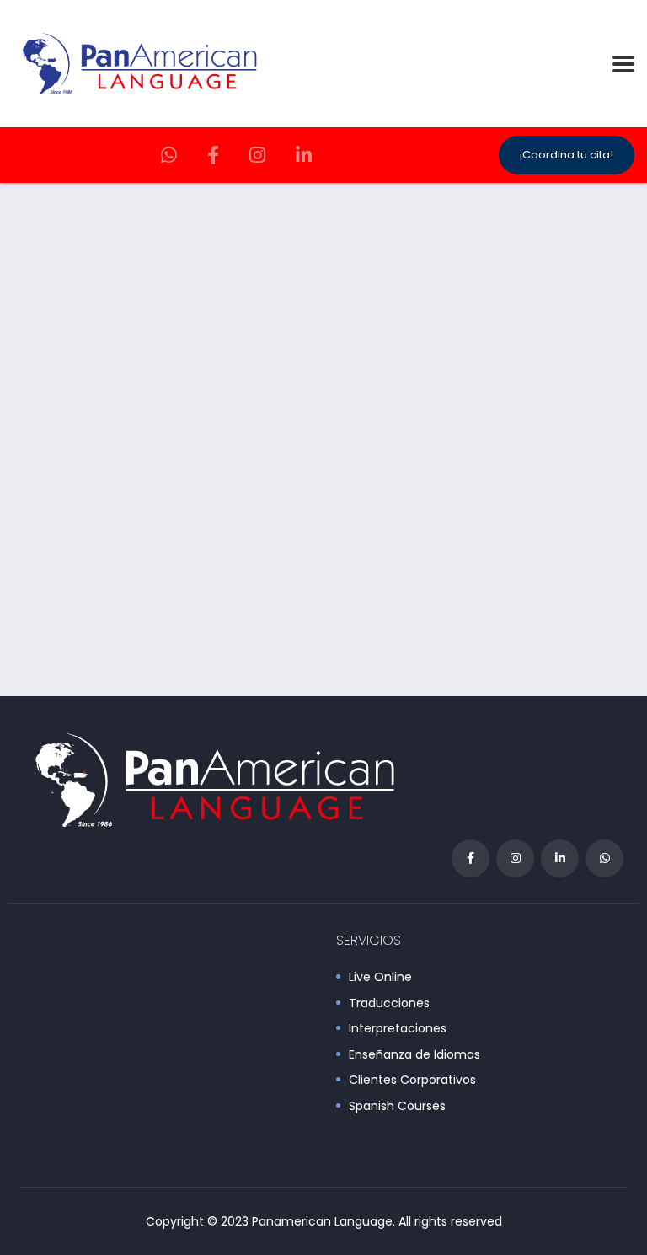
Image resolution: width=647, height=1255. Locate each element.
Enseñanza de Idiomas (414, 1055)
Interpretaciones (397, 1029)
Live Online (380, 977)
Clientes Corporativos (412, 1080)
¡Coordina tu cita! (566, 155)
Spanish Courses (397, 1106)
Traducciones (389, 1003)
